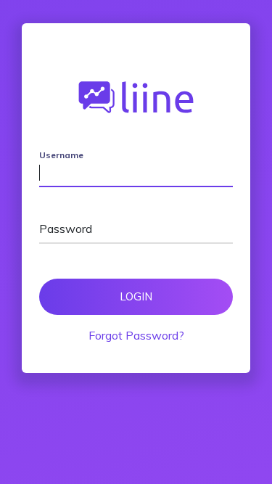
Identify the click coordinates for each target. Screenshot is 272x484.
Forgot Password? (136, 335)
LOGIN (136, 296)
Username (61, 154)
